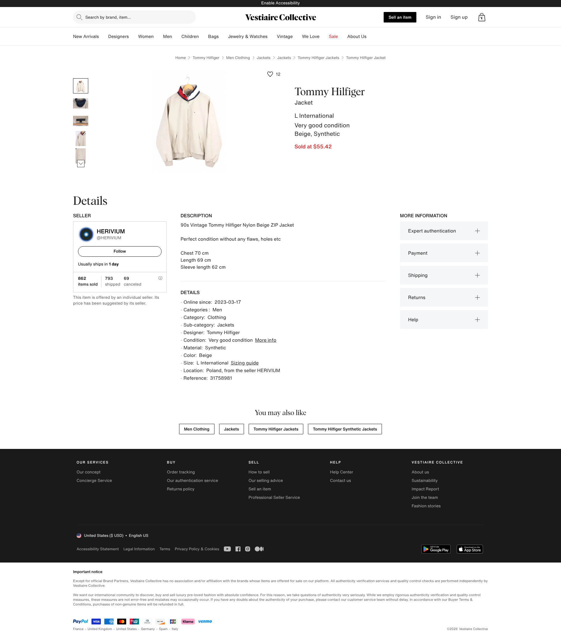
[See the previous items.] (80, 78)
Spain (163, 629)
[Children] (203, 36)
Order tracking (181, 472)
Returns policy (180, 489)
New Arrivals (86, 36)
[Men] (176, 36)
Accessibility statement (98, 549)
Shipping (418, 275)
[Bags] (223, 36)
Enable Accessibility (280, 3)
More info (265, 339)
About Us (356, 36)
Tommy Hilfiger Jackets (318, 57)
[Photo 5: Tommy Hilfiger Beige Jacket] (80, 156)
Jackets (264, 57)
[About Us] (371, 36)
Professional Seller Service (274, 497)
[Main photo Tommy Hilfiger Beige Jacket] (80, 85)
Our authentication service (192, 481)
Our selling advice (265, 481)
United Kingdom (100, 629)
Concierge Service (94, 481)
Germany (148, 629)
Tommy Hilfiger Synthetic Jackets (345, 429)
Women (146, 36)
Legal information (139, 549)
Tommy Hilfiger (206, 57)
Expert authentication (432, 230)
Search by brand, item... (108, 17)
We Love (311, 36)
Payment (417, 252)
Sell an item (400, 17)
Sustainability (425, 481)
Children (190, 36)
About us (420, 472)
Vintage (284, 36)
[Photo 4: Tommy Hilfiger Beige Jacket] (80, 138)
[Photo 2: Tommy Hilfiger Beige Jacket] (80, 103)
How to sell (258, 472)
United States (126, 629)
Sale (333, 36)
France (78, 629)
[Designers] (133, 36)
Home (180, 57)
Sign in (433, 17)
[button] (482, 17)
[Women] (158, 36)
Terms (164, 549)
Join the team (425, 497)
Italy (175, 629)
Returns (416, 297)
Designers (118, 36)
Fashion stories (426, 506)
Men (167, 36)
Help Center (341, 472)
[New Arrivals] (103, 36)
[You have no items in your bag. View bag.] (482, 17)
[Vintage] (297, 36)
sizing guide (245, 362)
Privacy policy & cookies (197, 549)
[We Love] (324, 36)
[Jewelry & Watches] (272, 36)
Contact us (340, 481)
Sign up (459, 17)
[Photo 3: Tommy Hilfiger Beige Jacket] (80, 121)
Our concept (89, 472)
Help (413, 319)
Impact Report (425, 489)
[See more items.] (80, 163)
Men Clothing (238, 57)
